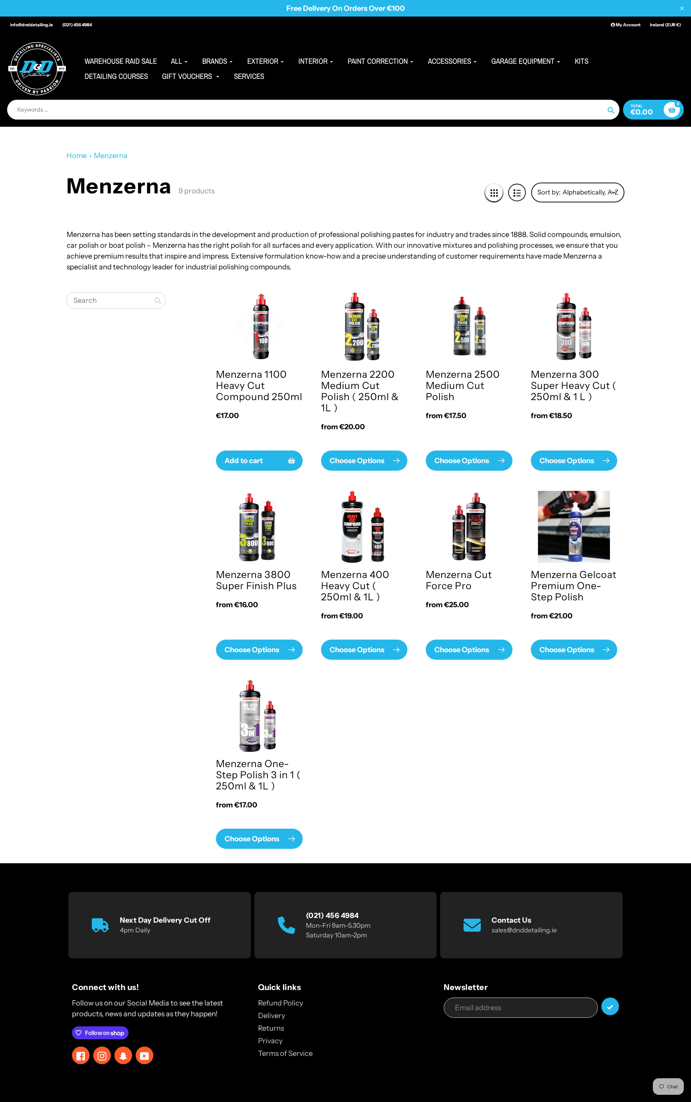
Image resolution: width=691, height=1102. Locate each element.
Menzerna (110, 155)
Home (77, 155)
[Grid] (494, 192)
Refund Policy (280, 1003)
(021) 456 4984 (77, 24)
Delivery (271, 1015)
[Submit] (610, 1006)
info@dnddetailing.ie (31, 24)
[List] (517, 192)
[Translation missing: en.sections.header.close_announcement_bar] (682, 8)
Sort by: (549, 192)
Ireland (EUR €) (665, 24)
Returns (271, 1028)
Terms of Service (285, 1053)
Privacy (270, 1040)
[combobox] (116, 300)
